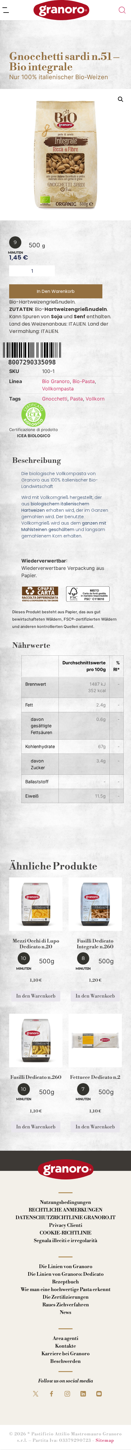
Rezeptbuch (65, 1282)
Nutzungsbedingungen (65, 1202)
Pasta (76, 399)
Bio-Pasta (84, 381)
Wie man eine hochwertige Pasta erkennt (66, 1289)
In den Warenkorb (56, 291)
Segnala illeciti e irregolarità (65, 1241)
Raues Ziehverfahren (65, 1305)
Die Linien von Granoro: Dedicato (66, 1274)
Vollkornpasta (58, 389)
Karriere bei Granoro (65, 1354)
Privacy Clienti (65, 1225)
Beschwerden (65, 1361)
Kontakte (65, 1346)
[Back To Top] (114, 1433)
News (65, 1312)
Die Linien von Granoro (65, 1267)
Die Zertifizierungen (66, 1297)
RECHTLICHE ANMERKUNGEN (65, 1210)
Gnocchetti (54, 399)
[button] (120, 99)
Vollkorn (95, 399)
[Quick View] (43, 924)
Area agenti (65, 1338)
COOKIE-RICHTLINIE (65, 1233)
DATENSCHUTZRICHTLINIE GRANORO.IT (65, 1218)
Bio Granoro (56, 381)
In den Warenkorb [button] (35, 996)
